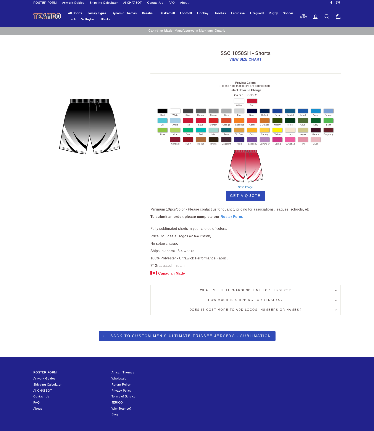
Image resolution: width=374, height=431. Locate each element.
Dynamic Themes (124, 13)
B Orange (264, 125)
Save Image (245, 187)
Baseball (148, 13)
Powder (328, 115)
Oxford (264, 115)
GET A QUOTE (245, 196)
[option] (187, 30)
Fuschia (277, 144)
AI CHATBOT (132, 2)
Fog (239, 115)
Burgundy (328, 134)
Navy (251, 115)
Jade (226, 134)
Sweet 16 (290, 144)
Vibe (175, 134)
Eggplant (226, 144)
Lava (200, 125)
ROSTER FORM (45, 2)
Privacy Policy (121, 390)
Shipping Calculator (104, 2)
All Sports (75, 13)
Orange (226, 125)
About (184, 2)
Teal (201, 134)
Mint (213, 134)
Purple (239, 144)
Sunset (213, 125)
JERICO (117, 402)
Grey (226, 115)
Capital (290, 115)
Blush (316, 144)
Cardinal (175, 144)
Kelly (315, 125)
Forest (290, 125)
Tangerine (239, 125)
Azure (316, 115)
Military (277, 125)
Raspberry (252, 144)
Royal (277, 115)
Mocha (200, 144)
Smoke (213, 115)
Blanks (106, 19)
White (239, 105)
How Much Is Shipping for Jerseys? (245, 300)
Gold (252, 134)
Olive (302, 125)
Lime (162, 134)
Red (252, 105)
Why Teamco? (121, 408)
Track (72, 19)
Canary (264, 134)
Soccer (288, 13)
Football (186, 13)
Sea (188, 134)
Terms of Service (123, 396)
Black (162, 115)
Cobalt (303, 115)
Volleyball (88, 19)
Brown (213, 144)
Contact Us (155, 2)
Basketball (167, 13)
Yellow (277, 134)
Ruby (188, 144)
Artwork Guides (73, 2)
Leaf (328, 125)
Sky (162, 125)
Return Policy (121, 384)
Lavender (264, 144)
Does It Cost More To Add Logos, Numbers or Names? (245, 309)
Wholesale (119, 378)
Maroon (315, 134)
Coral (252, 125)
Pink (303, 144)
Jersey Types (96, 13)
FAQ (172, 2)
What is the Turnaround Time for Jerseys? (245, 290)
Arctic (175, 125)
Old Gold (239, 134)
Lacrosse (238, 13)
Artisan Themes (122, 372)
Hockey (202, 13)
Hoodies (220, 13)
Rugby (273, 13)
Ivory (290, 134)
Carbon (201, 115)
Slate (188, 115)
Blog (114, 414)
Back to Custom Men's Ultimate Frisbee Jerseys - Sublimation (190, 336)
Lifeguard (257, 13)
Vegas (303, 134)
